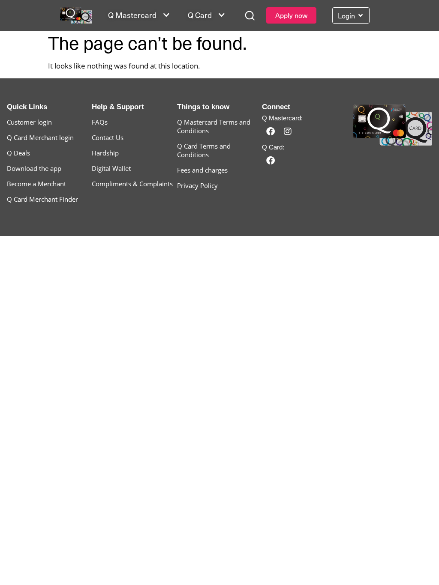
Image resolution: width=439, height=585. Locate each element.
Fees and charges (202, 170)
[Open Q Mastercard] (166, 15)
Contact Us (107, 137)
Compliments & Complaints (132, 183)
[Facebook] (270, 131)
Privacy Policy (197, 185)
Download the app (34, 168)
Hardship (105, 153)
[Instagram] (287, 131)
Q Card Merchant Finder (42, 199)
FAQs (100, 122)
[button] (250, 15)
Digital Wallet (111, 168)
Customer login (29, 122)
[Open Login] (360, 15)
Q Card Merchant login (40, 137)
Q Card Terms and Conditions (204, 150)
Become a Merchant (36, 183)
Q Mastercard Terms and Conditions (213, 126)
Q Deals (18, 153)
